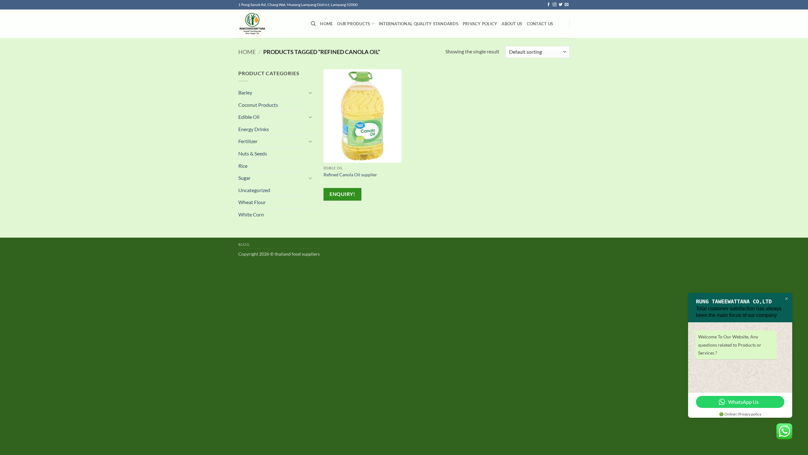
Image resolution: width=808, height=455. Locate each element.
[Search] (313, 24)
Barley (245, 92)
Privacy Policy (480, 23)
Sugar (244, 178)
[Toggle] (310, 92)
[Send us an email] (566, 5)
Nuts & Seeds (252, 153)
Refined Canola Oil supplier (350, 174)
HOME (326, 23)
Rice (242, 166)
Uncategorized (254, 190)
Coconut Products (258, 105)
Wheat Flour (252, 202)
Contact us (540, 23)
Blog (243, 244)
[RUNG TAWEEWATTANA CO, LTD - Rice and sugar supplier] (269, 23)
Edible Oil (248, 117)
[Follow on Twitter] (560, 5)
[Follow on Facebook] (548, 5)
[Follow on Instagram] (554, 5)
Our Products (353, 23)
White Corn (251, 214)
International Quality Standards (418, 23)
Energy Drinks (253, 129)
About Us (512, 23)
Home (247, 51)
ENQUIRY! (342, 194)
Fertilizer (248, 141)
